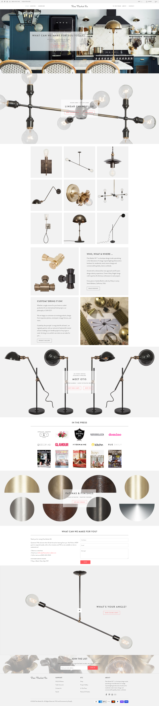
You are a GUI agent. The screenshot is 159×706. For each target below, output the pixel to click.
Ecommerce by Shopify (66, 701)
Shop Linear (89, 112)
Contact (131, 6)
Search (57, 692)
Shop (81, 681)
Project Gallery (44, 340)
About (124, 6)
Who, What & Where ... (100, 254)
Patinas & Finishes (85, 692)
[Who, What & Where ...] (55, 271)
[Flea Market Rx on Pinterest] (4, 1)
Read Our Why (93, 288)
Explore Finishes (79, 502)
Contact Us (58, 688)
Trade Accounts (59, 685)
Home (27, 6)
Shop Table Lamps (59, 46)
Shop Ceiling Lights (72, 112)
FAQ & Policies (26, 1)
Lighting (33, 6)
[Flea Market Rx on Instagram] (7, 1)
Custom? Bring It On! (50, 301)
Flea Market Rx (39, 701)
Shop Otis (88, 388)
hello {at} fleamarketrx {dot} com (47, 553)
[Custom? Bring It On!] (104, 321)
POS (56, 701)
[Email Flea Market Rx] (9, 1)
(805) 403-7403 (16, 1)
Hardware (41, 6)
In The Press (83, 688)
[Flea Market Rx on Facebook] (2, 1)
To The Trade (117, 6)
